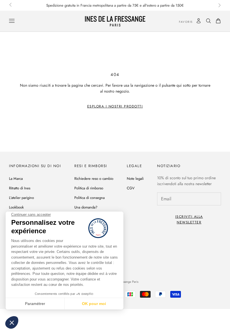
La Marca (16, 178)
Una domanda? (85, 207)
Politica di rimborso (88, 188)
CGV (131, 188)
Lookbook (16, 207)
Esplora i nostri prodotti (115, 106)
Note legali (135, 178)
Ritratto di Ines (19, 188)
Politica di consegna (89, 197)
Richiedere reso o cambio (93, 178)
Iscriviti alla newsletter (189, 219)
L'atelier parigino (21, 197)
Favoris (182, 22)
